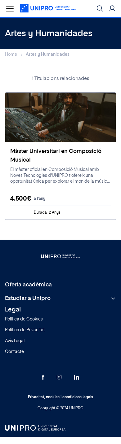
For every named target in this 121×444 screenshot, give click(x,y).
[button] (112, 8)
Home (11, 54)
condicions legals (77, 397)
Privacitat (36, 397)
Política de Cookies (24, 319)
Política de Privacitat (25, 330)
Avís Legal (15, 341)
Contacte (14, 352)
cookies (53, 397)
